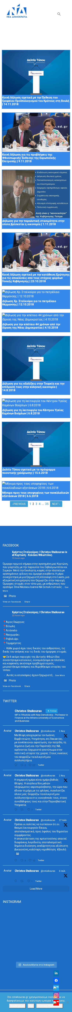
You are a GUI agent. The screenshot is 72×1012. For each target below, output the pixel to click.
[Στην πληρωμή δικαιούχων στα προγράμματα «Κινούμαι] (36, 922)
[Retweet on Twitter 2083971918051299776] (23, 810)
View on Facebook (12, 602)
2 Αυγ (62, 731)
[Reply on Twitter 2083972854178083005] (16, 765)
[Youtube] (56, 1003)
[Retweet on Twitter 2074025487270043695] (23, 881)
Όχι (31, 1005)
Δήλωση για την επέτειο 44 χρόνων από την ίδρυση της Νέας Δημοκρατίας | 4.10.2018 (31, 326)
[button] (59, 15)
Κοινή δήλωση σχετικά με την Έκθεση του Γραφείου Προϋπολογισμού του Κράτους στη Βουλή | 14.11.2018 (35, 101)
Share (27, 602)
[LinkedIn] (56, 973)
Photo (12, 596)
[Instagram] (56, 995)
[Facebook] (56, 980)
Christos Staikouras (27, 730)
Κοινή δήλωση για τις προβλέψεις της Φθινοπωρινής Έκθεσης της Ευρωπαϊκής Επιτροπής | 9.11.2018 (29, 158)
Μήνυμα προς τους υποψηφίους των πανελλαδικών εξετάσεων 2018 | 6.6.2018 (35, 494)
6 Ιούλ (62, 871)
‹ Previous (19, 504)
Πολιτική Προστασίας (49, 1005)
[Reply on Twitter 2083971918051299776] (16, 810)
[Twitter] (56, 988)
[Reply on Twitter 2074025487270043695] (16, 881)
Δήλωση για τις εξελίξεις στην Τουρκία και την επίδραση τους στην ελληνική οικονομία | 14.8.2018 (33, 387)
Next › (56, 504)
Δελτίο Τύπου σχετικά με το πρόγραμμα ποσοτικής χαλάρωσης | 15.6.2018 (28, 471)
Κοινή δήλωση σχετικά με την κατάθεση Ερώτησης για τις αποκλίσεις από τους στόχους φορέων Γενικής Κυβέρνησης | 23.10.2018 (36, 278)
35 (47, 504)
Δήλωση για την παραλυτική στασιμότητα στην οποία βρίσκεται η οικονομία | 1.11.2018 (33, 222)
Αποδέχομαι (17, 1005)
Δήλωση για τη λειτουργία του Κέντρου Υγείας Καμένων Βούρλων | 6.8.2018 (33, 411)
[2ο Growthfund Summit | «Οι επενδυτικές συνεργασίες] (36, 943)
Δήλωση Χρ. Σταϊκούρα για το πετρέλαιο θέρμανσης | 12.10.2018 (29, 302)
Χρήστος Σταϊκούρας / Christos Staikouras (38, 552)
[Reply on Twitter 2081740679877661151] (16, 860)
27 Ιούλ (63, 820)
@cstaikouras (48, 731)
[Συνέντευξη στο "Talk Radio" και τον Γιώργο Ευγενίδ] (36, 955)
